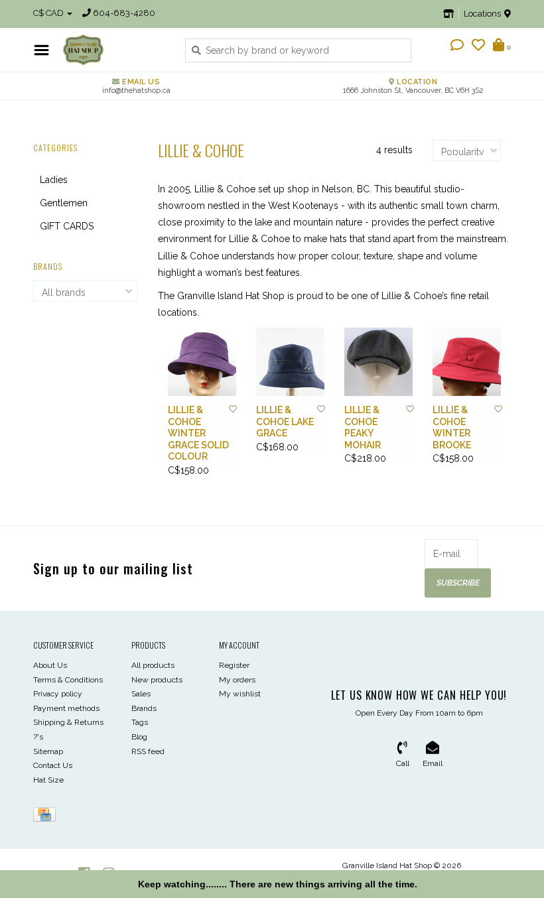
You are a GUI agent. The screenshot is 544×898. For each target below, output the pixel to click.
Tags (139, 722)
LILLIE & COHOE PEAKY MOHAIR (362, 427)
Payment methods (66, 708)
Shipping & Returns (68, 722)
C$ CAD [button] (49, 13)
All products (152, 665)
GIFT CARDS (67, 226)
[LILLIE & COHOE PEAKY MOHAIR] (378, 362)
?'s (38, 736)
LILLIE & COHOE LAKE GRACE (285, 421)
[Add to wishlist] (233, 409)
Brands (144, 708)
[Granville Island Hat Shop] (113, 49)
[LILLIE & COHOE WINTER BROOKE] (467, 362)
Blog (139, 736)
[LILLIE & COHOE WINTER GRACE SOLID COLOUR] (202, 362)
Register (234, 665)
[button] (457, 46)
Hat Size (48, 780)
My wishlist (240, 693)
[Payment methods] (46, 817)
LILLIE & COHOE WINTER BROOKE (452, 427)
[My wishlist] (478, 46)
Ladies (54, 179)
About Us (50, 665)
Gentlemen (64, 203)
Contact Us (52, 765)
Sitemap (48, 751)
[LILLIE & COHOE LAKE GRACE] (290, 362)
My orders (237, 679)
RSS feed (148, 751)
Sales (141, 693)
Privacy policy (57, 693)
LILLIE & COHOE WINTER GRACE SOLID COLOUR (198, 433)
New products (156, 679)
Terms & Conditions (68, 679)
